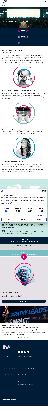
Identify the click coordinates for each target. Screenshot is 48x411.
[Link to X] (22, 352)
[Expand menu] (14, 357)
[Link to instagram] (28, 352)
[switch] (18, 211)
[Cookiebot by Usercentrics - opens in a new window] (41, 191)
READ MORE (23, 301)
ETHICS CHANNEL (23, 388)
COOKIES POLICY (22, 381)
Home (3, 5)
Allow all (39, 219)
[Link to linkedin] (25, 352)
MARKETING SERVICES (8, 363)
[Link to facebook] (19, 352)
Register (4, 349)
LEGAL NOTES (22, 374)
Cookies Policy (8, 203)
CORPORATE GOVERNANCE (25, 384)
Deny (9, 219)
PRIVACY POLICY (22, 378)
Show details (41, 215)
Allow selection (24, 219)
